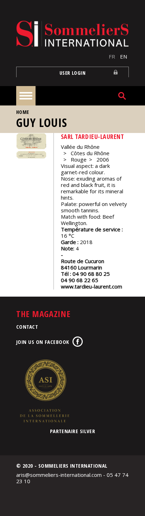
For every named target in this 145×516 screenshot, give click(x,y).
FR (112, 56)
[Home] (72, 34)
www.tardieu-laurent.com (91, 286)
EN (123, 56)
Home (22, 112)
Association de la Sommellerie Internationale (44, 391)
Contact (27, 326)
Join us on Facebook (42, 341)
